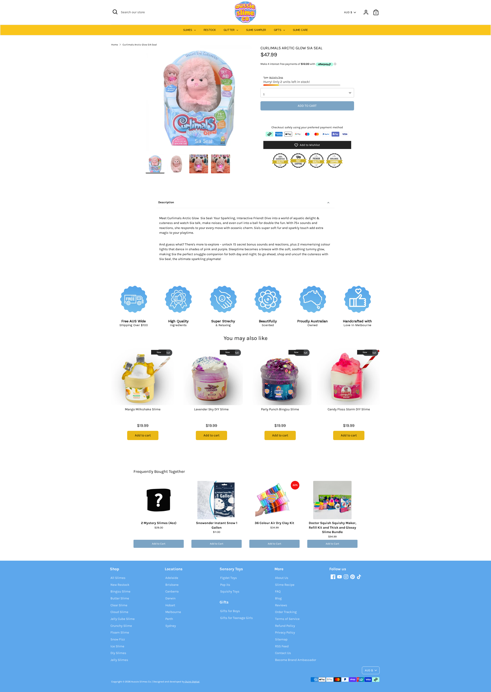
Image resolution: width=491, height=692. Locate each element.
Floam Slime (119, 632)
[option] (199, 99)
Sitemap (281, 639)
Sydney (170, 626)
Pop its (225, 585)
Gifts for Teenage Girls (236, 618)
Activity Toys (276, 77)
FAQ (278, 591)
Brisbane (172, 585)
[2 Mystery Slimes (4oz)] (159, 500)
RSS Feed (282, 646)
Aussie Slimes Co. (141, 681)
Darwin (170, 598)
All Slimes (117, 578)
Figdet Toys (228, 578)
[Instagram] (346, 576)
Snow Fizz (117, 639)
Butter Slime (119, 598)
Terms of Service (287, 619)
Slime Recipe (284, 585)
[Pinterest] (352, 576)
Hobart (170, 605)
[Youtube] (339, 576)
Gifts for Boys (230, 611)
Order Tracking (286, 612)
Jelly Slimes (119, 660)
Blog (278, 598)
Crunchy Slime (121, 626)
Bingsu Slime (120, 591)
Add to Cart (158, 543)
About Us (281, 578)
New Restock (119, 585)
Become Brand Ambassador (295, 660)
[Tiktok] (359, 576)
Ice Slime (117, 646)
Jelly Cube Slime (122, 619)
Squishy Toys (229, 591)
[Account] (366, 12)
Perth (169, 619)
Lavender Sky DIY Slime (211, 409)
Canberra (172, 591)
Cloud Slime (119, 612)
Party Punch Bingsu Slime (280, 409)
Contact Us (283, 653)
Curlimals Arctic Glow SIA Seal (140, 44)
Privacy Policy (285, 632)
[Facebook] (333, 576)
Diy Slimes (118, 653)
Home (114, 44)
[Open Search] (115, 12)
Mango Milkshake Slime (143, 409)
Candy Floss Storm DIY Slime (349, 409)
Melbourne (173, 612)
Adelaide (171, 578)
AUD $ (348, 12)
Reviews (281, 605)
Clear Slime (118, 605)
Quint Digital (192, 681)
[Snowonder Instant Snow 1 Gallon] (216, 500)
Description (166, 202)
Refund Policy (285, 626)
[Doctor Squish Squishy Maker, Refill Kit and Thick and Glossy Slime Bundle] (332, 500)
